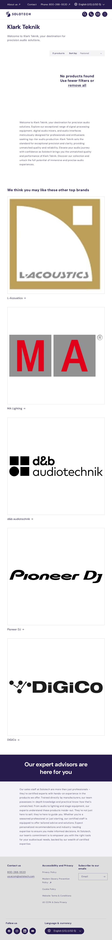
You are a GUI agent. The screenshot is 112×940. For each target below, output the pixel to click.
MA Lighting (14, 408)
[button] (104, 14)
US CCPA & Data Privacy (54, 902)
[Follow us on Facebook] (9, 931)
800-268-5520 (16, 872)
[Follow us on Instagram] (17, 931)
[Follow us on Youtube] (32, 931)
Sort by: (73, 53)
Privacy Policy (49, 872)
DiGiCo (11, 740)
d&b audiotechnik (18, 519)
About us (12, 4)
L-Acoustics (15, 298)
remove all (77, 85)
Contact (32, 4)
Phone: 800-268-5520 (54, 4)
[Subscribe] (104, 876)
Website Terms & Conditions (56, 895)
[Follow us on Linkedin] (25, 931)
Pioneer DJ (14, 629)
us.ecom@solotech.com (21, 876)
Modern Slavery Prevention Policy (56, 880)
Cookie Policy (49, 889)
